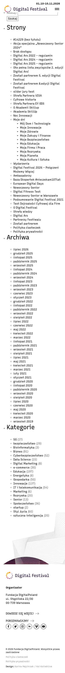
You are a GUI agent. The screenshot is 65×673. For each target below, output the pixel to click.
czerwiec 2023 (23, 293)
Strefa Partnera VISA (27, 95)
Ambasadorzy (22, 175)
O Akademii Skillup (26, 107)
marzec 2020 (21, 417)
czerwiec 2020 (23, 405)
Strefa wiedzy (22, 211)
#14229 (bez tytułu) (26, 39)
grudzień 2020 (23, 381)
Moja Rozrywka (30, 151)
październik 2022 (25, 309)
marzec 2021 (21, 369)
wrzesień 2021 (23, 349)
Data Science (22, 459)
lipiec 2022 (20, 321)
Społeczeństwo (23, 503)
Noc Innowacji (22, 115)
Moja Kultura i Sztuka (35, 159)
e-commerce (21, 467)
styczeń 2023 (22, 297)
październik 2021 (25, 345)
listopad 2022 (22, 305)
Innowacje (20, 483)
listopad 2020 (22, 385)
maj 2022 (19, 329)
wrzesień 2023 (23, 289)
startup (18, 507)
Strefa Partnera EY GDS (28, 103)
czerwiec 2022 (23, 325)
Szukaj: (12, 12)
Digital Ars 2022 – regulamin (32, 55)
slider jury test (23, 91)
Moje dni (19, 119)
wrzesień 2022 (23, 313)
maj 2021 (19, 361)
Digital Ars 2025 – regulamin (32, 63)
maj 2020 (19, 409)
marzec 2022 (21, 337)
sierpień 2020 (22, 397)
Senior (17, 499)
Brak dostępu (22, 51)
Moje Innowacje (31, 127)
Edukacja (19, 471)
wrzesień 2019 (23, 421)
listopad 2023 (22, 281)
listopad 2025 (22, 257)
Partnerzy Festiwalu (27, 219)
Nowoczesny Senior (26, 187)
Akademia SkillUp (25, 111)
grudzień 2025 (23, 253)
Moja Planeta (29, 155)
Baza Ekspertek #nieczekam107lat (36, 179)
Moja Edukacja (30, 143)
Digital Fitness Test (26, 191)
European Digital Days (28, 183)
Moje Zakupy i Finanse (35, 135)
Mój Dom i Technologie (35, 123)
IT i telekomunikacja (27, 487)
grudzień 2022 (23, 301)
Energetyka (21, 475)
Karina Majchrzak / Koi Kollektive (33, 666)
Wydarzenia (21, 163)
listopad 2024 (22, 269)
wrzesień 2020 (23, 393)
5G (15, 439)
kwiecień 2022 (23, 333)
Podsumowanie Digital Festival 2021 (38, 199)
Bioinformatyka (23, 447)
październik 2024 (25, 273)
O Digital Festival (25, 207)
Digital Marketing (25, 463)
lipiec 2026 (20, 249)
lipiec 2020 (20, 401)
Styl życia (20, 511)
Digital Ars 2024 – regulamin (32, 59)
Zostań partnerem (25, 223)
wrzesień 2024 (23, 277)
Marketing (20, 491)
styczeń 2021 (22, 377)
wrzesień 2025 (23, 265)
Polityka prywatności (28, 231)
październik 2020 (25, 389)
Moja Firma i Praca (32, 147)
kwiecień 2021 (23, 365)
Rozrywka (19, 495)
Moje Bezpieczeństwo (34, 139)
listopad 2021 (22, 341)
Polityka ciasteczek (26, 227)
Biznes (17, 451)
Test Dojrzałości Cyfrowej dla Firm (36, 203)
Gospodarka (21, 479)
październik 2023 (25, 285)
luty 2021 (19, 373)
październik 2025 (25, 261)
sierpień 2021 (22, 353)
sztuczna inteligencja (28, 515)
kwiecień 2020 (23, 413)
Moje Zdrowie (29, 131)
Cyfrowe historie (24, 99)
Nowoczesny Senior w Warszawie (35, 195)
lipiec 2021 (20, 357)
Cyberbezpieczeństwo (28, 455)
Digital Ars (20, 215)
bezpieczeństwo (24, 443)
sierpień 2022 (22, 317)
